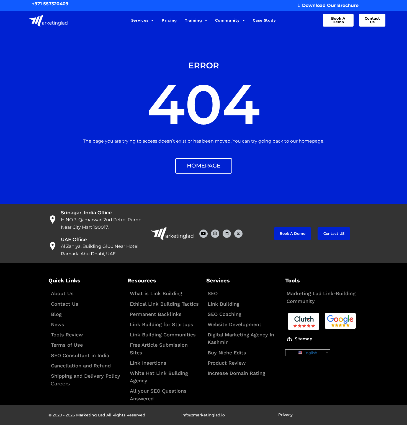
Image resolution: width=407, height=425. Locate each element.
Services (140, 20)
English (310, 353)
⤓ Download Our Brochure (328, 5)
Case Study (264, 20)
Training (193, 20)
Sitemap (303, 338)
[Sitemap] (289, 338)
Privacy (285, 414)
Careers (60, 384)
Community (227, 20)
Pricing (169, 20)
